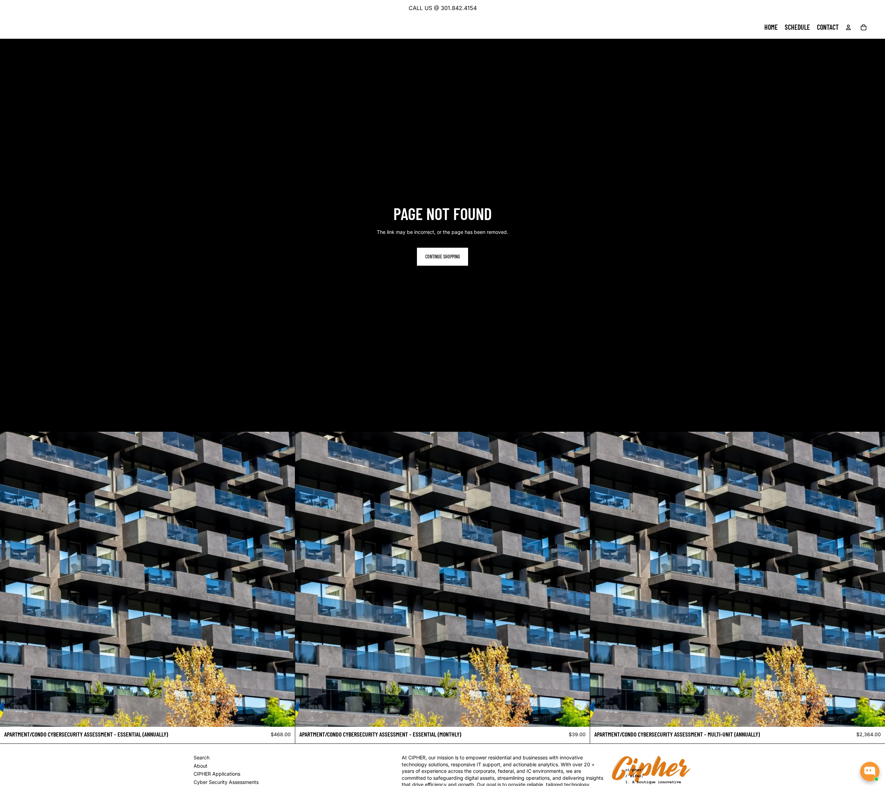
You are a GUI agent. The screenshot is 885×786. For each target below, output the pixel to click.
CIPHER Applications (217, 774)
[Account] (848, 27)
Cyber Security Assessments (226, 782)
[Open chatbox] (869, 771)
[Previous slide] (10, 579)
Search (201, 757)
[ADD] (284, 716)
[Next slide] (284, 579)
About (200, 766)
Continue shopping (442, 256)
